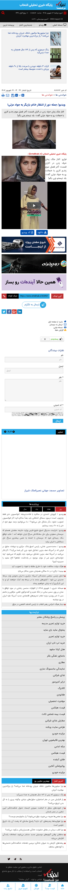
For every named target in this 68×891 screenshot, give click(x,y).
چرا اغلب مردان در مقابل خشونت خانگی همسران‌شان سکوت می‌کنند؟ (34, 829)
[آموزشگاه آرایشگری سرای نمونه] (34, 282)
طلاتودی (61, 695)
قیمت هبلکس (58, 708)
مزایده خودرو (58, 734)
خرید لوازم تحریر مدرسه (53, 623)
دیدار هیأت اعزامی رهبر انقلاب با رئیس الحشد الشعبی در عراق (38, 604)
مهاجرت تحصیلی (57, 701)
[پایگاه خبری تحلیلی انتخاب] (61, 5)
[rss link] (21, 859)
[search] (3, 13)
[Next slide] (5, 432)
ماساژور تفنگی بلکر (56, 656)
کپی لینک (57, 296)
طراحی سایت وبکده (55, 727)
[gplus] (14, 311)
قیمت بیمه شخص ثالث (53, 714)
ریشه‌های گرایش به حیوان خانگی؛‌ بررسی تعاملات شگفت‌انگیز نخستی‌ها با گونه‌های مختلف (33, 844)
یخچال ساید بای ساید (54, 630)
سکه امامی (59, 746)
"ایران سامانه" (24, 879)
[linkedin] (19, 311)
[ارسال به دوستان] (7, 95)
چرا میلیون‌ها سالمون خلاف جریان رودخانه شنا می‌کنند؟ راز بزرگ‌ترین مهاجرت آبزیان (28, 34)
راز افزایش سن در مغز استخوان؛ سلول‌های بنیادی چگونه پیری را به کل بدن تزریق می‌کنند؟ (33, 801)
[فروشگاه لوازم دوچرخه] (34, 263)
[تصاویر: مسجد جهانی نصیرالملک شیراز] (34, 462)
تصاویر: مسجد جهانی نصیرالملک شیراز (45, 491)
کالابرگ (61, 688)
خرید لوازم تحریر (57, 636)
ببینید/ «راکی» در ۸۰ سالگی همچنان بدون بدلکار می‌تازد (41, 571)
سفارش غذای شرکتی (55, 721)
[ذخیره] (12, 95)
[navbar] (65, 13)
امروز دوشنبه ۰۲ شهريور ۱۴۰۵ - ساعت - (46, 13)
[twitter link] (8, 859)
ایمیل (61, 366)
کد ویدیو (26, 232)
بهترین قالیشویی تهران (54, 740)
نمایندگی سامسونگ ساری (52, 669)
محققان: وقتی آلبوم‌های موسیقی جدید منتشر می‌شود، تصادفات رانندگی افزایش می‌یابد (33, 836)
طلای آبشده (59, 759)
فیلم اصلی (36, 241)
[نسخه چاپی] (3, 95)
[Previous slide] (13, 432)
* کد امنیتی (58, 405)
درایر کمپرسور (58, 682)
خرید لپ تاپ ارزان (55, 643)
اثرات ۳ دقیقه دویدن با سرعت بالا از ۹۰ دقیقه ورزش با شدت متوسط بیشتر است (29, 67)
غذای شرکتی (59, 675)
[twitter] (4, 311)
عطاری (62, 662)
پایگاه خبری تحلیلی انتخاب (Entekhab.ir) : (47, 154)
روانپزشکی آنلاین (56, 766)
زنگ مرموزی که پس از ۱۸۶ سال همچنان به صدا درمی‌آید (30, 51)
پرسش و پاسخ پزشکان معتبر (51, 617)
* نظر (61, 377)
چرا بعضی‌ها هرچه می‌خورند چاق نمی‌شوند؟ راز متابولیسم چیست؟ (36, 816)
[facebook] (9, 311)
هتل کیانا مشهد (57, 649)
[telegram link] (15, 859)
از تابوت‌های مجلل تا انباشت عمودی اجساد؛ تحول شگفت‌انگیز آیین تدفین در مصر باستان (33, 809)
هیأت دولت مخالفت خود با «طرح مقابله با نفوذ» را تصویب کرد (38, 566)
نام (62, 355)
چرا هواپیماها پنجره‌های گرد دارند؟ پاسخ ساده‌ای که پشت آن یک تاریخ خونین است (33, 823)
